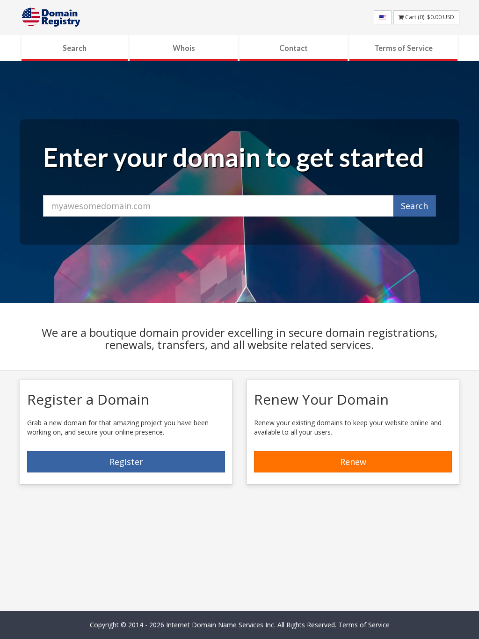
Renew (353, 461)
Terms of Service (403, 48)
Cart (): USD (429, 17)
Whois (184, 48)
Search (75, 48)
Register (126, 461)
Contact (293, 48)
